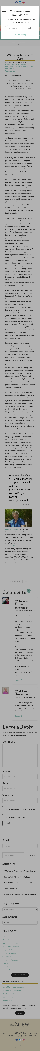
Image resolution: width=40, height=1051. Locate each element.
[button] (4, 12)
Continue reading (20, 34)
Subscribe (28, 28)
